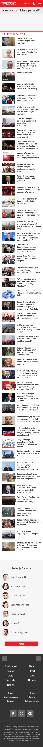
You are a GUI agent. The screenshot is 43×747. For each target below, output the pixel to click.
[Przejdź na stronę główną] (1, 3)
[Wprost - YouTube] (30, 713)
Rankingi (10, 684)
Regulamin (10, 701)
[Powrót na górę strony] (38, 658)
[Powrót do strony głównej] (4, 658)
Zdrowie (11, 671)
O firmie (10, 693)
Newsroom (9, 10)
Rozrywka (11, 680)
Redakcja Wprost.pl (21, 568)
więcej (21, 643)
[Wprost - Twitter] (21, 713)
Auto (10, 675)
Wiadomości (11, 666)
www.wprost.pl (19, 741)
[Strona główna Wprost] (9, 3)
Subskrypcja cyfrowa (11, 697)
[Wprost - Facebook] (13, 713)
